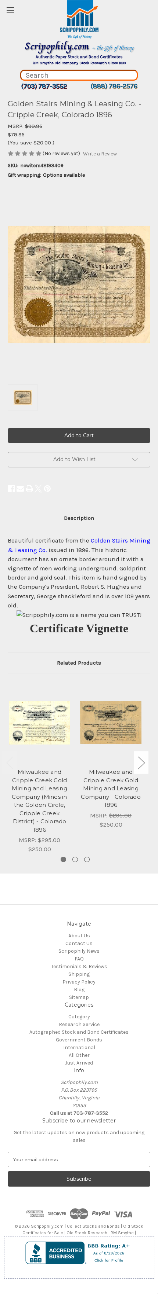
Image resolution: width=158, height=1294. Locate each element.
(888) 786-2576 (113, 86)
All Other (79, 1055)
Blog (79, 989)
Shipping (79, 974)
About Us (79, 936)
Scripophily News (79, 951)
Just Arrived (79, 1063)
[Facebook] (11, 489)
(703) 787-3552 (44, 86)
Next (141, 762)
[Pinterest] (47, 489)
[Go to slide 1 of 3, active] (63, 859)
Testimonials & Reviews (79, 966)
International (79, 1047)
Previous (9, 762)
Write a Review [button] (100, 154)
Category (79, 1017)
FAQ (79, 959)
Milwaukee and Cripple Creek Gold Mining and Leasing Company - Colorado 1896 (111, 788)
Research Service (79, 1024)
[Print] (29, 489)
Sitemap (79, 997)
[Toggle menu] (10, 10)
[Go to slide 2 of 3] (75, 859)
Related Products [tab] (79, 662)
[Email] (20, 489)
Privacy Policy (79, 982)
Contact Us (79, 943)
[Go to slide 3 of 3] (87, 859)
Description (79, 518)
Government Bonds (79, 1040)
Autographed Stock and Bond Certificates (79, 1032)
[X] (38, 489)
